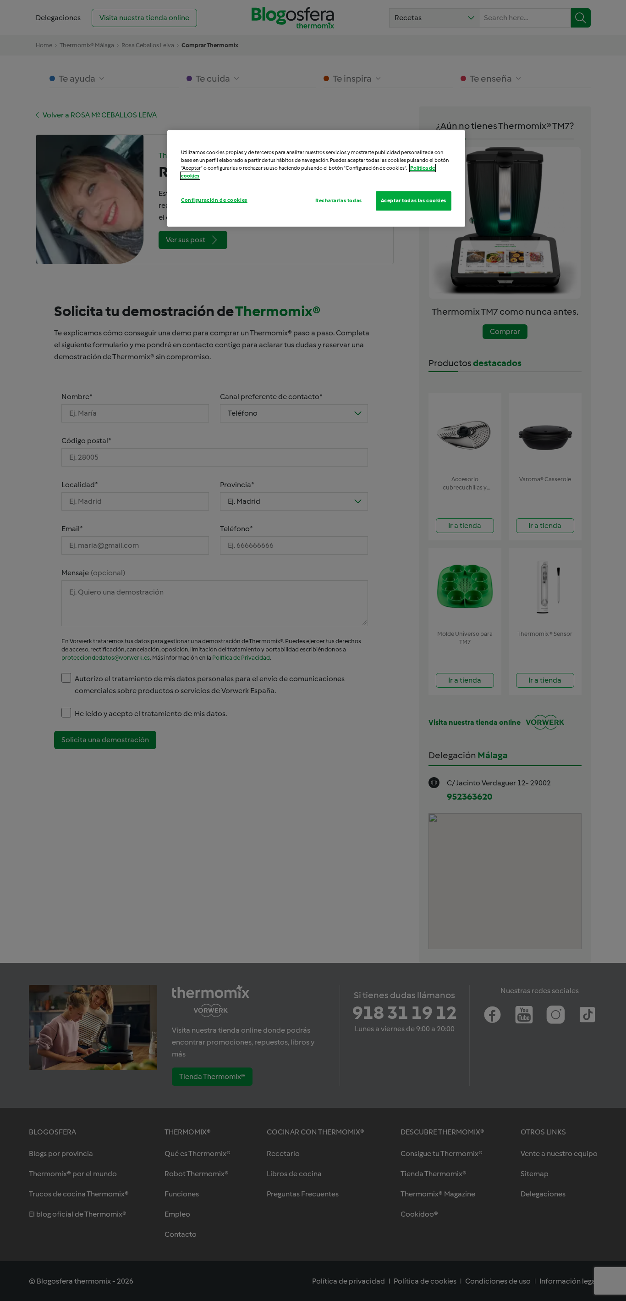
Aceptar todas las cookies (413, 200)
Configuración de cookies (214, 200)
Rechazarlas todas (338, 200)
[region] (316, 178)
